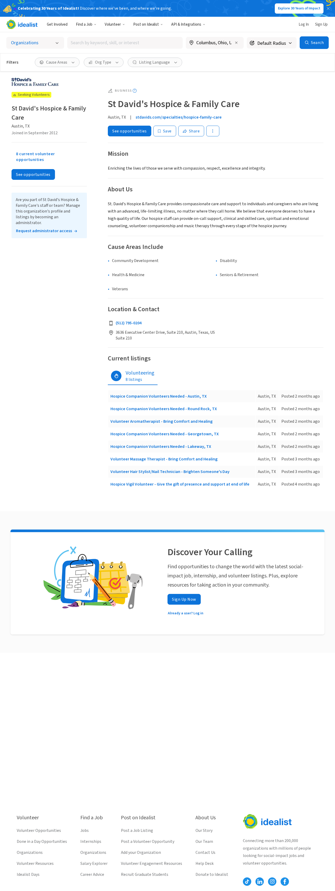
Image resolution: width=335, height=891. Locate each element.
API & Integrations (186, 24)
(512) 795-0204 (129, 323)
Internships (90, 841)
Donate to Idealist (212, 874)
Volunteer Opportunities (39, 830)
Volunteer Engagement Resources (151, 863)
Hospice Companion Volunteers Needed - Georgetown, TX (164, 434)
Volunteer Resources (35, 863)
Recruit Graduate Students (144, 874)
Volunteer (113, 24)
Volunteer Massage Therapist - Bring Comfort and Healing (163, 459)
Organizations (30, 852)
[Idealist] (21, 24)
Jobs (84, 830)
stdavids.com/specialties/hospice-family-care (179, 117)
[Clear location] (236, 42)
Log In (304, 24)
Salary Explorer (94, 863)
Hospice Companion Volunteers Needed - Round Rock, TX (163, 409)
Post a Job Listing (137, 830)
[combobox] (125, 42)
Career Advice (92, 874)
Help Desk (205, 863)
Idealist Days (28, 874)
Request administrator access (44, 231)
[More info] (215, 43)
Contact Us (205, 852)
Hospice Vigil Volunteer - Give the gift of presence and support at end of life (179, 484)
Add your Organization (141, 852)
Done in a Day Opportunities (42, 841)
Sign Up (321, 24)
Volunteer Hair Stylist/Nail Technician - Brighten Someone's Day (170, 472)
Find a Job (84, 24)
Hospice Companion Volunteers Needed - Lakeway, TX (160, 446)
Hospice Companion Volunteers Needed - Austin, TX (158, 396)
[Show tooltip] (135, 91)
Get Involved (57, 24)
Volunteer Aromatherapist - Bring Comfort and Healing (161, 421)
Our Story (204, 830)
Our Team (204, 841)
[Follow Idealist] (247, 881)
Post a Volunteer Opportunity (147, 841)
